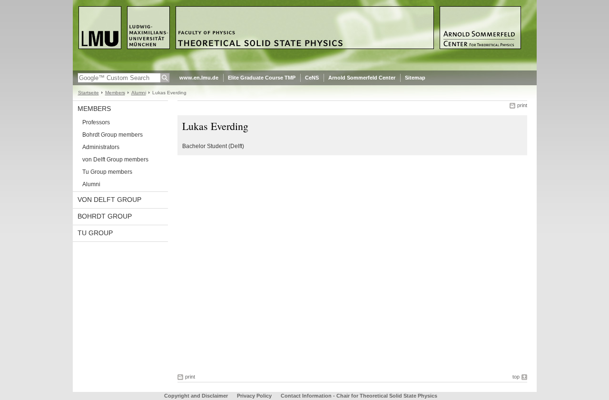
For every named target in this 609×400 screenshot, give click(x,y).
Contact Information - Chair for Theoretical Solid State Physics (359, 396)
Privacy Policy (254, 396)
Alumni (138, 92)
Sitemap (415, 77)
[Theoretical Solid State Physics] (305, 68)
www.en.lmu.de (198, 77)
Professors (96, 122)
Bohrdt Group (105, 216)
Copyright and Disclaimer (196, 396)
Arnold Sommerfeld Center (361, 77)
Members (115, 92)
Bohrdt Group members (112, 134)
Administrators (100, 147)
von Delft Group (109, 199)
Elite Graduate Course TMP (261, 77)
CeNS (312, 77)
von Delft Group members (115, 159)
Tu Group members (107, 172)
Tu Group (95, 233)
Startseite (88, 92)
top (516, 377)
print (522, 105)
